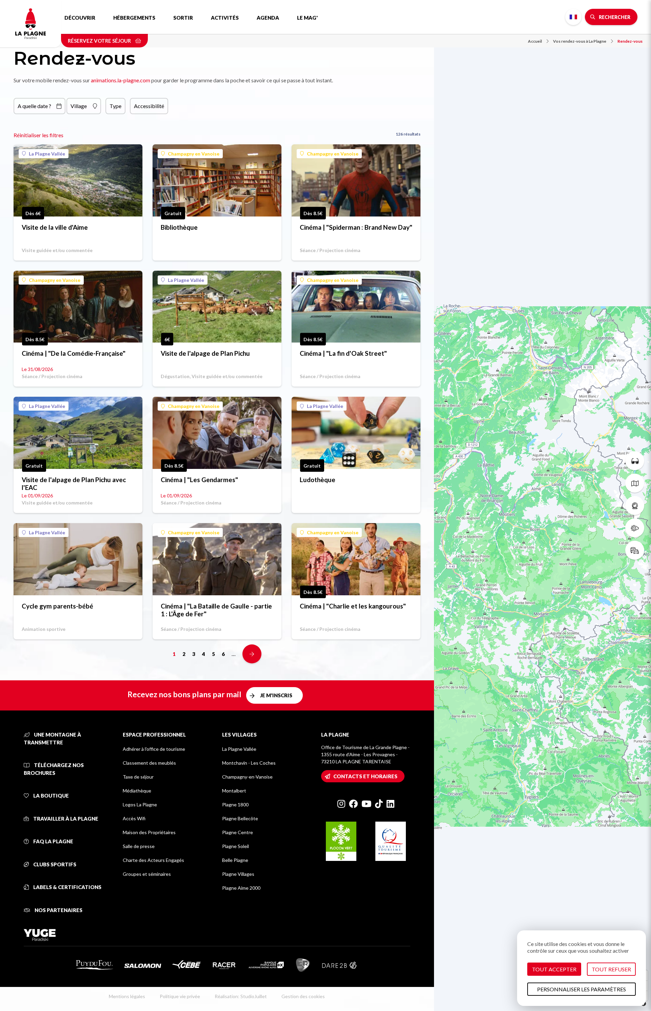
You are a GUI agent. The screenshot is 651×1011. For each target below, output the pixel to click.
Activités (225, 18)
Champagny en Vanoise (193, 154)
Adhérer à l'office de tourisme (154, 749)
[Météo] (634, 527)
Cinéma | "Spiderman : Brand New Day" (356, 227)
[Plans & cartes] (634, 483)
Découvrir (79, 18)
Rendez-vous (630, 41)
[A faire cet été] (634, 460)
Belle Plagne (235, 860)
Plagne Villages (238, 874)
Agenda (268, 18)
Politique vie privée (180, 996)
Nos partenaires (58, 910)
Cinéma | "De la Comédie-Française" (73, 353)
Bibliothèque (179, 227)
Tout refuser (611, 969)
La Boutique (50, 795)
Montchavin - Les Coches (249, 763)
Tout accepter (554, 969)
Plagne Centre (237, 832)
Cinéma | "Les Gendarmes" (199, 479)
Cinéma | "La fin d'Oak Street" (343, 353)
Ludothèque (317, 479)
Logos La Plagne (140, 804)
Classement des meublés (149, 763)
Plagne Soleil (235, 846)
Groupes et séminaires (147, 874)
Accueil (535, 41)
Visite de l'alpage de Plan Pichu (205, 353)
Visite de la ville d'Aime (55, 227)
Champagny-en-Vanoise (247, 777)
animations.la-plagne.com (120, 80)
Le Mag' (307, 18)
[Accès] (634, 550)
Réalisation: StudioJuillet (241, 996)
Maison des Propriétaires (149, 832)
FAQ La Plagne (52, 841)
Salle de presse (139, 846)
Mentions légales (127, 996)
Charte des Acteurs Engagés (153, 860)
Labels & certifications (66, 887)
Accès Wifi (134, 818)
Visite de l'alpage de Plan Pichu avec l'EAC (74, 483)
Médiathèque (137, 790)
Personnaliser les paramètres (581, 989)
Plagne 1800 (235, 804)
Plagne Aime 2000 (241, 888)
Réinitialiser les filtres (38, 135)
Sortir (183, 18)
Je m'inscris (276, 695)
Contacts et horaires (365, 776)
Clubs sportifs (54, 864)
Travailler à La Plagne (65, 819)
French (573, 17)
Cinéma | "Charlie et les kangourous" (353, 606)
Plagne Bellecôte (240, 818)
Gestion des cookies (303, 996)
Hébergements (134, 18)
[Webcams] (634, 505)
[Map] (542, 505)
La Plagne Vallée (47, 154)
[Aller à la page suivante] (251, 653)
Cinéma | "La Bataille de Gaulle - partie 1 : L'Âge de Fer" (216, 610)
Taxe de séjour (138, 777)
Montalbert (234, 790)
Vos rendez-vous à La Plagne (579, 41)
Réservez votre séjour (100, 41)
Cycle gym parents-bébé (57, 606)
